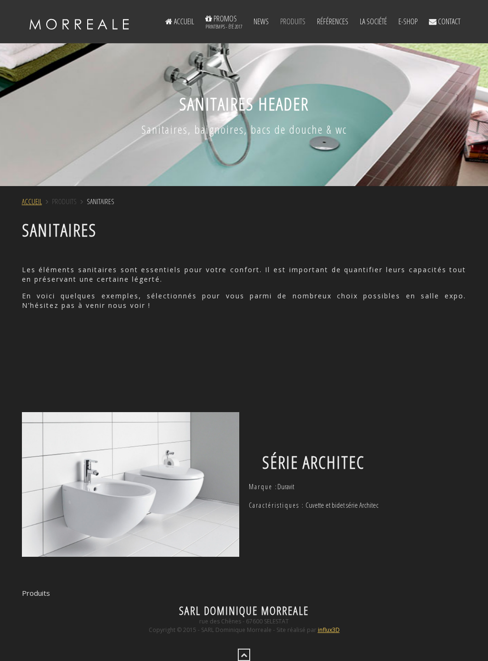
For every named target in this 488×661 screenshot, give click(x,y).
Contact (448, 21)
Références (332, 21)
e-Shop (407, 21)
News (261, 21)
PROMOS (223, 21)
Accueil (183, 21)
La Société (373, 21)
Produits (292, 21)
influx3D (329, 630)
